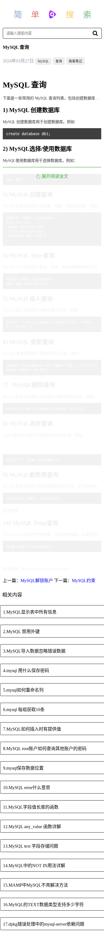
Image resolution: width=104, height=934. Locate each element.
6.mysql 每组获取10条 (24, 709)
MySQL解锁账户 (37, 580)
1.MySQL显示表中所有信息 (30, 612)
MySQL (43, 61)
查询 (58, 61)
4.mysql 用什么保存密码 (26, 670)
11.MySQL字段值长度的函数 (31, 807)
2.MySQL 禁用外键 (21, 631)
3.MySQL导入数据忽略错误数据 (34, 651)
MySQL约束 (83, 580)
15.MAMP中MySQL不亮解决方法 (35, 885)
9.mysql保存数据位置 (23, 768)
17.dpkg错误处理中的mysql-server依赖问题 (43, 924)
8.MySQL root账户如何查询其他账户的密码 (45, 748)
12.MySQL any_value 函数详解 (32, 826)
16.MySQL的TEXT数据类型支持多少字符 (43, 904)
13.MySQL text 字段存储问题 (30, 846)
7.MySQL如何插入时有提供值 (32, 729)
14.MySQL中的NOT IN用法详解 (34, 865)
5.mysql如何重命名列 (23, 690)
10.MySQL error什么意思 (26, 787)
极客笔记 (75, 61)
